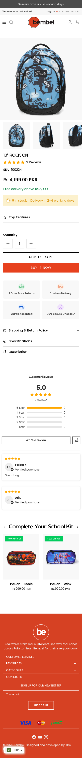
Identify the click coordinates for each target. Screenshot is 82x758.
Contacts (41, 677)
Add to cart (41, 257)
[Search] (13, 22)
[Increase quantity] (31, 243)
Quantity (10, 235)
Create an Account (69, 11)
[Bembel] (41, 22)
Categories (41, 670)
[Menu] (4, 22)
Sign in (51, 11)
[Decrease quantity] (8, 243)
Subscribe (41, 705)
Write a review (36, 440)
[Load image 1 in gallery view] (41, 79)
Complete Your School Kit (41, 527)
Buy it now (41, 267)
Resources (41, 663)
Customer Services (41, 657)
